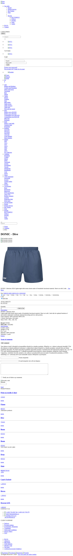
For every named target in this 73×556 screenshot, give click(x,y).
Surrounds (7, 178)
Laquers (6, 197)
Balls (5, 122)
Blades (6, 139)
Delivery (6, 523)
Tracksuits (7, 91)
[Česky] (6, 75)
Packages (7, 120)
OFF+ (6, 151)
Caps (5, 172)
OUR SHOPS (8, 544)
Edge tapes (7, 201)
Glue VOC (7, 194)
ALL (5, 144)
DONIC (13, 20)
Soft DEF (7, 133)
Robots (6, 184)
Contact (6, 27)
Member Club (8, 545)
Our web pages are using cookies (27, 554)
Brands (10, 16)
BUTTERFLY (15, 17)
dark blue (5, 298)
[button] (38, 41)
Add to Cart (21, 308)
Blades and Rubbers (10, 86)
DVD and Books (9, 193)
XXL (35, 295)
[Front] (3, 1)
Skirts (5, 160)
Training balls (8, 125)
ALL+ (6, 146)
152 (8, 295)
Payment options (9, 525)
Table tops (7, 107)
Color (2, 296)
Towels (6, 167)
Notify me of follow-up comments (12, 377)
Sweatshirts (7, 165)
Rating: (3, 336)
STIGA (13, 19)
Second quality (8, 202)
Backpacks (7, 189)
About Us (7, 541)
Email (7, 61)
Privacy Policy (8, 531)
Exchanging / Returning (11, 526)
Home (6, 226)
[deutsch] (7, 77)
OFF (5, 149)
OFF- (5, 147)
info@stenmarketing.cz (12, 514)
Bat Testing (11, 11)
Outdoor (6, 99)
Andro (13, 24)
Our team (7, 547)
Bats (5, 93)
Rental (9, 8)
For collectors (8, 152)
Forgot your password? (10, 67)
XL (31, 295)
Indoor (6, 97)
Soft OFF (7, 130)
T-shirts (6, 157)
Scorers (6, 180)
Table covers (7, 104)
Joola (12, 22)
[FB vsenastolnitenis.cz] (4, 553)
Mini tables (7, 102)
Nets (5, 101)
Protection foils (8, 199)
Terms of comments (6, 339)
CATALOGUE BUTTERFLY (13, 549)
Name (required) (23, 357)
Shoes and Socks (9, 89)
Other (5, 183)
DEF (5, 141)
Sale (5, 84)
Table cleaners (8, 105)
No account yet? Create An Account (14, 69)
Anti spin (6, 134)
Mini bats (7, 118)
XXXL (41, 295)
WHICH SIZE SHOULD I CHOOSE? (14, 293)
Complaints (7, 528)
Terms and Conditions (10, 530)
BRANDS (7, 542)
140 (4, 295)
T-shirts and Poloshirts (10, 88)
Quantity (3, 306)
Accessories (7, 186)
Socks (6, 173)
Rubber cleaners (8, 196)
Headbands (7, 170)
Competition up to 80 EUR (11, 115)
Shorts (6, 94)
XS (17, 295)
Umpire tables (8, 181)
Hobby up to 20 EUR (10, 112)
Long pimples (8, 136)
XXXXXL (56, 295)
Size (2, 293)
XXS (13, 295)
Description (4, 310)
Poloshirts (7, 155)
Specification (4, 326)
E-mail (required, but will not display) (29, 361)
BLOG (6, 25)
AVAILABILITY (6, 302)
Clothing (6, 154)
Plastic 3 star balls (9, 123)
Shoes (6, 175)
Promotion (7, 126)
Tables (6, 96)
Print (9, 12)
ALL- (6, 143)
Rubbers (6, 128)
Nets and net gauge (9, 109)
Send (2, 387)
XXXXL (48, 295)
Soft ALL (7, 131)
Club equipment (8, 176)
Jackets (6, 164)
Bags (5, 188)
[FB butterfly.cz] (11, 553)
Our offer (7, 6)
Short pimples (8, 138)
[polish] (6, 78)
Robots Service (12, 9)
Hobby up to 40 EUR (10, 114)
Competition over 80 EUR (11, 117)
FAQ (5, 533)
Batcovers (7, 191)
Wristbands (7, 168)
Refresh (3, 382)
